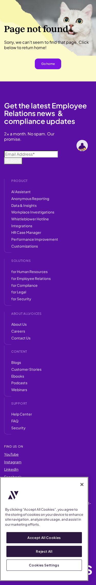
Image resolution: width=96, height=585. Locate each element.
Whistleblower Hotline (30, 219)
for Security (21, 298)
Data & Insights (24, 205)
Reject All (44, 551)
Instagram (13, 462)
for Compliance (24, 285)
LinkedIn (11, 469)
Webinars (19, 389)
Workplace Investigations (32, 212)
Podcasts (19, 382)
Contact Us (20, 338)
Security (18, 427)
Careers (18, 331)
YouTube (11, 454)
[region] (44, 529)
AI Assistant (21, 191)
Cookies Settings (44, 565)
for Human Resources (29, 271)
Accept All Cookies (44, 537)
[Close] (82, 484)
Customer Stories (26, 369)
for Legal (18, 292)
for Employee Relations (31, 278)
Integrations (21, 225)
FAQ (14, 421)
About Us (19, 324)
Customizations (24, 246)
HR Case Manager (26, 232)
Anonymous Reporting (30, 198)
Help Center (21, 414)
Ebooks (17, 376)
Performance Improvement (34, 239)
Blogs (16, 362)
